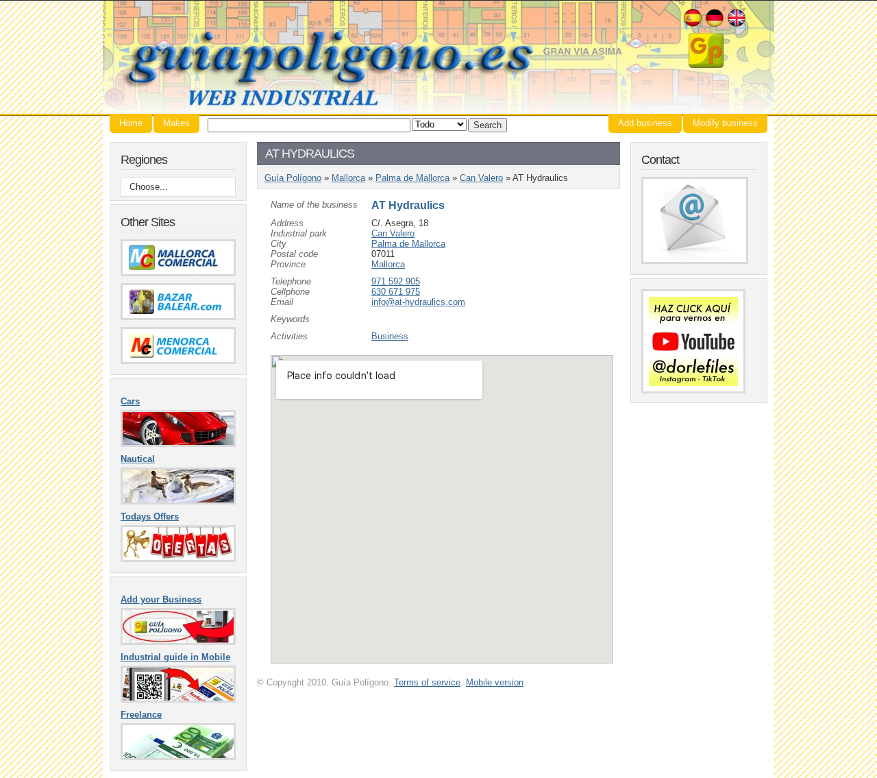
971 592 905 (395, 281)
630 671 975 (395, 292)
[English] (736, 25)
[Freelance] (178, 757)
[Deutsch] (714, 25)
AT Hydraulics (408, 205)
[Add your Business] (178, 642)
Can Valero (481, 178)
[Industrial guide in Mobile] (178, 699)
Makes (176, 123)
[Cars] (178, 444)
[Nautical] (178, 501)
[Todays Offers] (178, 559)
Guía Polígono (438, 57)
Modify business (725, 123)
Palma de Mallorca (412, 178)
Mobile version (494, 682)
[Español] (692, 25)
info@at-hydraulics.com (418, 302)
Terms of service (427, 682)
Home (131, 123)
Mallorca (348, 178)
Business (389, 336)
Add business (645, 123)
